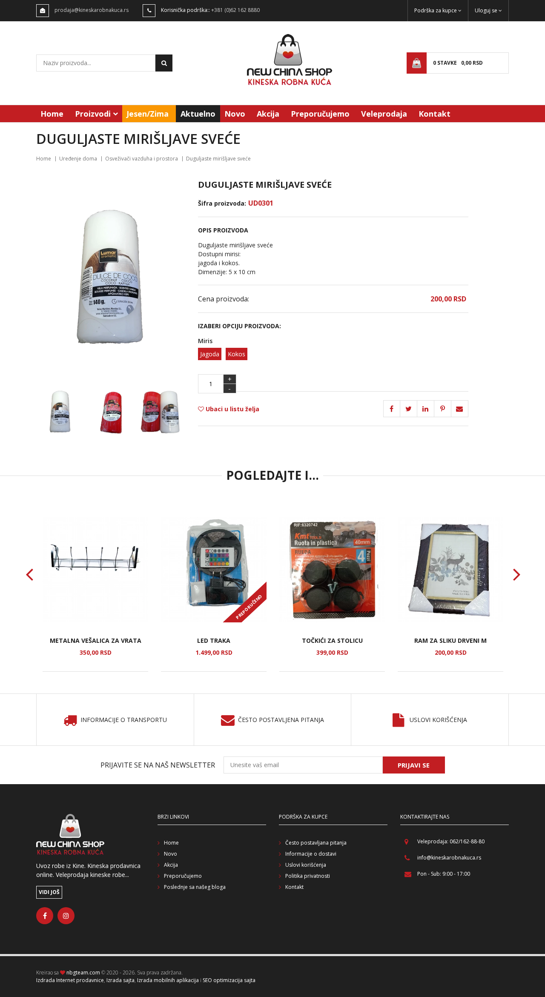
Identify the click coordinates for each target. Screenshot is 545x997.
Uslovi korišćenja (438, 720)
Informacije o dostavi (310, 853)
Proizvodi (93, 114)
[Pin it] (425, 408)
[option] (95, 594)
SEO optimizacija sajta (229, 980)
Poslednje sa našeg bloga (195, 887)
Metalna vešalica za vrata (95, 640)
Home (51, 114)
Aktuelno (198, 114)
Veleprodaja (384, 114)
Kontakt (434, 114)
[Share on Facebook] (391, 408)
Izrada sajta (120, 980)
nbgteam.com (83, 972)
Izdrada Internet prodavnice (70, 980)
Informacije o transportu (123, 720)
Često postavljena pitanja (281, 720)
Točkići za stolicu (332, 640)
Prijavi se (414, 765)
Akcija (268, 114)
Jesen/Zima (147, 114)
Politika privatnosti (307, 876)
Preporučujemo (320, 114)
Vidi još (49, 892)
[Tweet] (408, 408)
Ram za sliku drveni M (450, 640)
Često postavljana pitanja (316, 842)
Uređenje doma (78, 158)
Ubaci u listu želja (231, 409)
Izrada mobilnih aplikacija (168, 980)
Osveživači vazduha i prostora (141, 158)
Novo (234, 114)
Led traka (213, 640)
